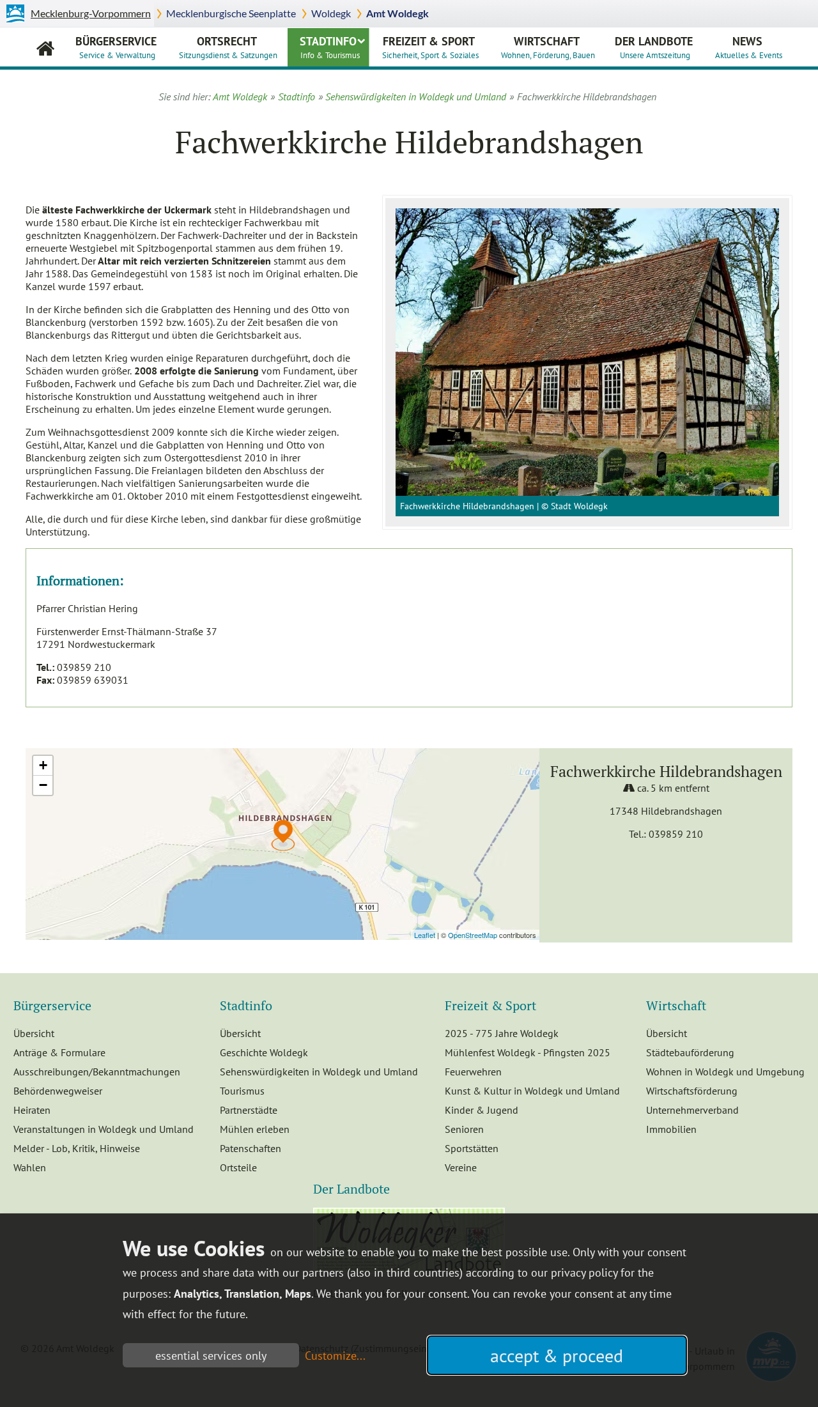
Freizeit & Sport (430, 47)
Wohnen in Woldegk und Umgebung (725, 1071)
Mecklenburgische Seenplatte (231, 13)
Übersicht (33, 1033)
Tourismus (242, 1090)
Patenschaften (250, 1148)
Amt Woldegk (397, 13)
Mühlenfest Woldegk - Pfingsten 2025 (527, 1052)
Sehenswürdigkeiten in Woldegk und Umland (415, 96)
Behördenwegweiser (57, 1090)
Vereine (461, 1167)
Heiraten (31, 1109)
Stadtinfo (330, 47)
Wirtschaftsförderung (691, 1090)
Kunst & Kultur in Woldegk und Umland (532, 1090)
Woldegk (331, 13)
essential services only (210, 1355)
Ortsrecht (228, 47)
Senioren (464, 1129)
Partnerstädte (248, 1109)
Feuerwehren (473, 1071)
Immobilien (671, 1129)
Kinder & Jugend (481, 1109)
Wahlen (29, 1167)
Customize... (335, 1355)
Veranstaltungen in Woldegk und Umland (103, 1129)
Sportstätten (471, 1148)
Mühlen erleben (254, 1129)
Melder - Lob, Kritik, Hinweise (76, 1148)
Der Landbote (654, 47)
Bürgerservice (116, 47)
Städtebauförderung (690, 1052)
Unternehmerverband (692, 1109)
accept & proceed (556, 1355)
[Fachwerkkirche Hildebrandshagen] (587, 352)
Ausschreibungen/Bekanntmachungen (96, 1071)
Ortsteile (238, 1167)
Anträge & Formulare (59, 1052)
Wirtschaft (548, 47)
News (748, 47)
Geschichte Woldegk (264, 1052)
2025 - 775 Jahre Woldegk (502, 1033)
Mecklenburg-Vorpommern (91, 13)
